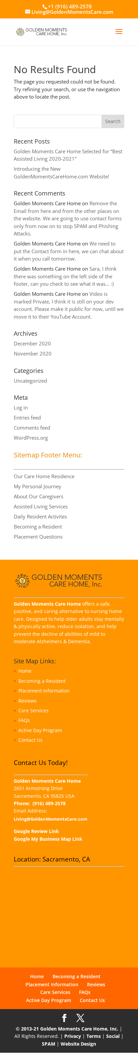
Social (113, 1036)
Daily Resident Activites (40, 516)
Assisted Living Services (41, 506)
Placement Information (44, 690)
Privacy (72, 1036)
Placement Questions (38, 536)
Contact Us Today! (41, 762)
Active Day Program (40, 730)
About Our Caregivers (38, 496)
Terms (93, 1036)
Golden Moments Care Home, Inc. (79, 1029)
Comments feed (32, 427)
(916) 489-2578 (49, 803)
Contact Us (30, 740)
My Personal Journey (37, 486)
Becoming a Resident (38, 526)
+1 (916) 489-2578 (70, 6)
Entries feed (27, 417)
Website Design (78, 1044)
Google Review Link (36, 831)
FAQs (24, 720)
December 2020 (32, 343)
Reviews (27, 701)
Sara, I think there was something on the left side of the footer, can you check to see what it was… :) (65, 276)
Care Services (33, 710)
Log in (21, 407)
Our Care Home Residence (44, 476)
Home (24, 671)
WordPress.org (31, 437)
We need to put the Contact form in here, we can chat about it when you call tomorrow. (69, 251)
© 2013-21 (27, 1029)
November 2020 (33, 353)
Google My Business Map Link (48, 839)
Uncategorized (30, 380)
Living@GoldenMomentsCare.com (50, 819)
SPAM (48, 1044)
